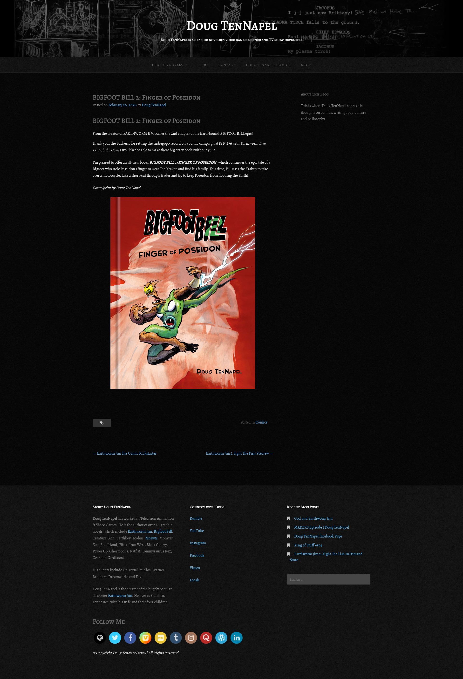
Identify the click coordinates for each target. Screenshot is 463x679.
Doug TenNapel (231, 25)
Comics (261, 422)
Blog (203, 65)
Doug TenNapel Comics (268, 65)
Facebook (197, 555)
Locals (194, 580)
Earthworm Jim (139, 531)
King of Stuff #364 (308, 545)
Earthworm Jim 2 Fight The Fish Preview (237, 453)
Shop (306, 65)
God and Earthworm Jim (313, 518)
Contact (226, 65)
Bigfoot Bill (163, 531)
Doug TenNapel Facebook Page (318, 536)
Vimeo (195, 568)
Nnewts (151, 538)
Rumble (196, 518)
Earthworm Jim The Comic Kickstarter (127, 453)
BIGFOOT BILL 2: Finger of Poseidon (146, 120)
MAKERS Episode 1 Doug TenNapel (321, 527)
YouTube (197, 530)
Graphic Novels (167, 65)
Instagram (198, 543)
